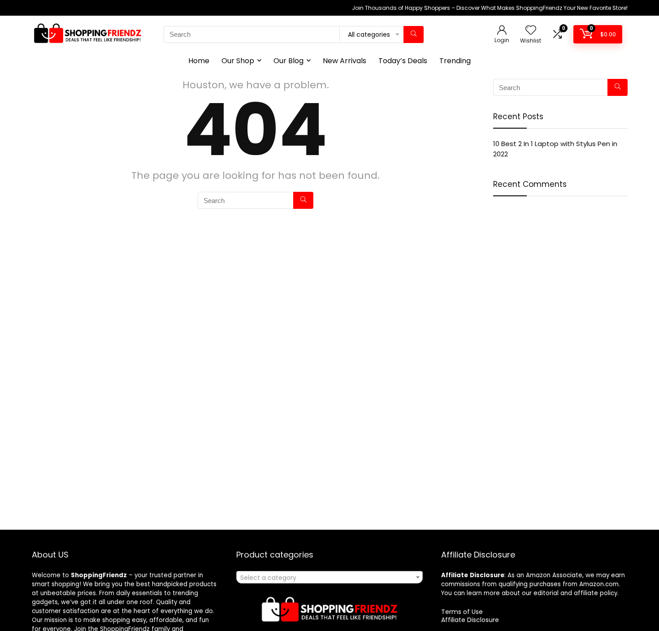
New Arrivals (344, 61)
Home (198, 61)
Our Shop (237, 61)
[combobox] (329, 577)
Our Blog (288, 61)
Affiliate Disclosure (470, 619)
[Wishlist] (530, 30)
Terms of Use (462, 611)
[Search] (413, 34)
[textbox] (329, 577)
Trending (455, 61)
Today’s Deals (402, 61)
